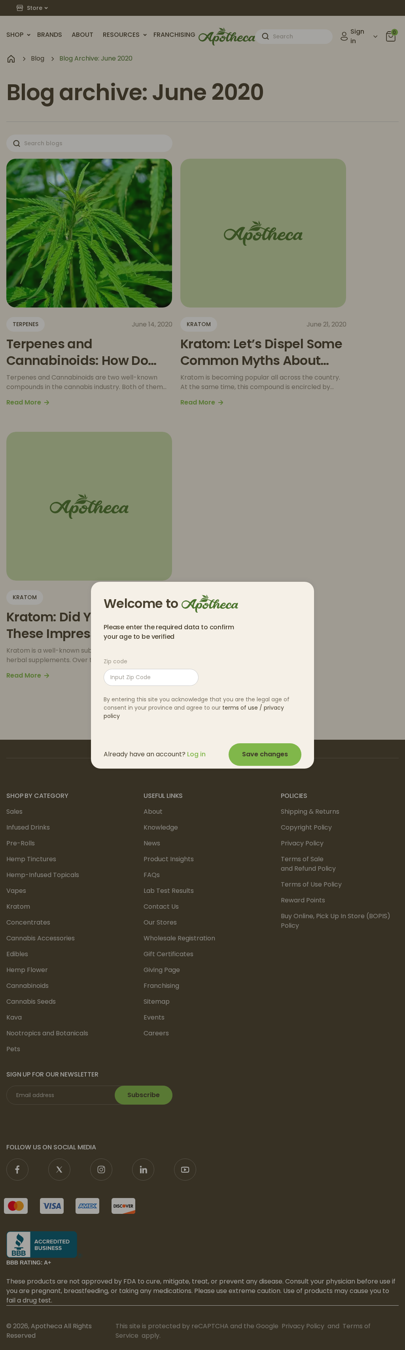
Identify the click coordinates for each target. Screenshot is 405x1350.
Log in (196, 754)
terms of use (240, 708)
